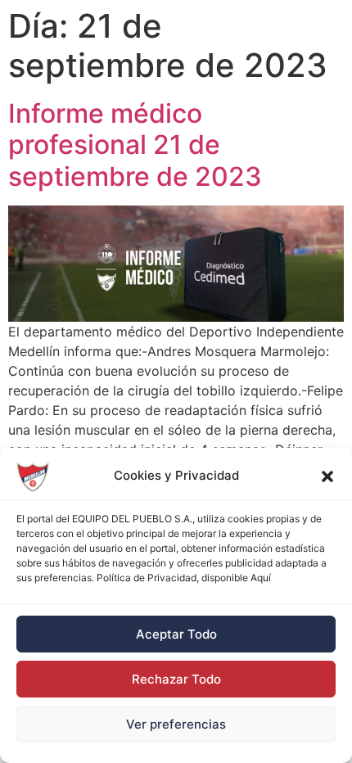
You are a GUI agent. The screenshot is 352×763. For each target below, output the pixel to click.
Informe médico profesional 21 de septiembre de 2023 (135, 144)
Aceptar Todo (176, 634)
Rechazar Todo (176, 679)
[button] (327, 476)
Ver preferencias (176, 724)
